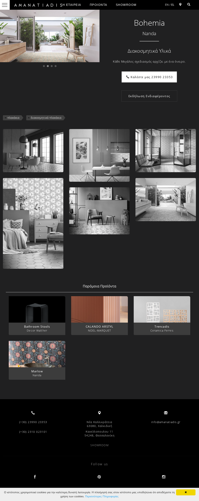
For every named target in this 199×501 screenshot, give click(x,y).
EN (167, 4)
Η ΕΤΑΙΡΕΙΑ (72, 4)
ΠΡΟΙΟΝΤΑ (98, 4)
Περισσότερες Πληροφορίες (102, 496)
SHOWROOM (126, 4)
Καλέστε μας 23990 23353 (151, 77)
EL (172, 4)
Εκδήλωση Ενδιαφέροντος (149, 96)
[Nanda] (33, 150)
